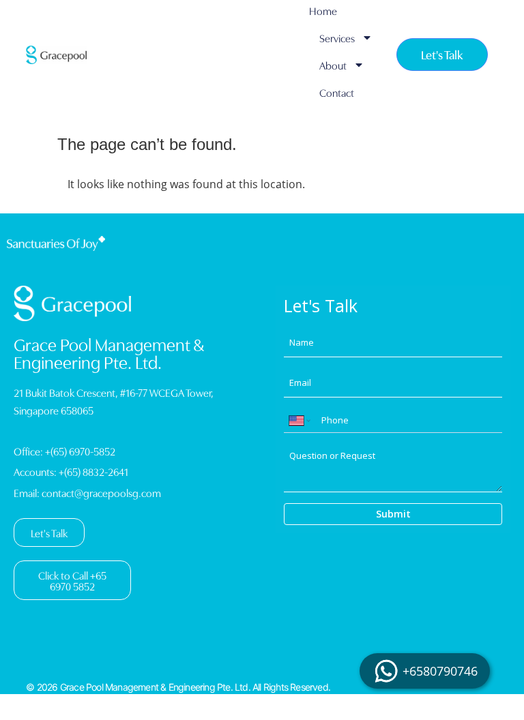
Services (337, 37)
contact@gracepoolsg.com (101, 492)
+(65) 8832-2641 (93, 471)
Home (323, 10)
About (333, 64)
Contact (336, 92)
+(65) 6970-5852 (80, 450)
